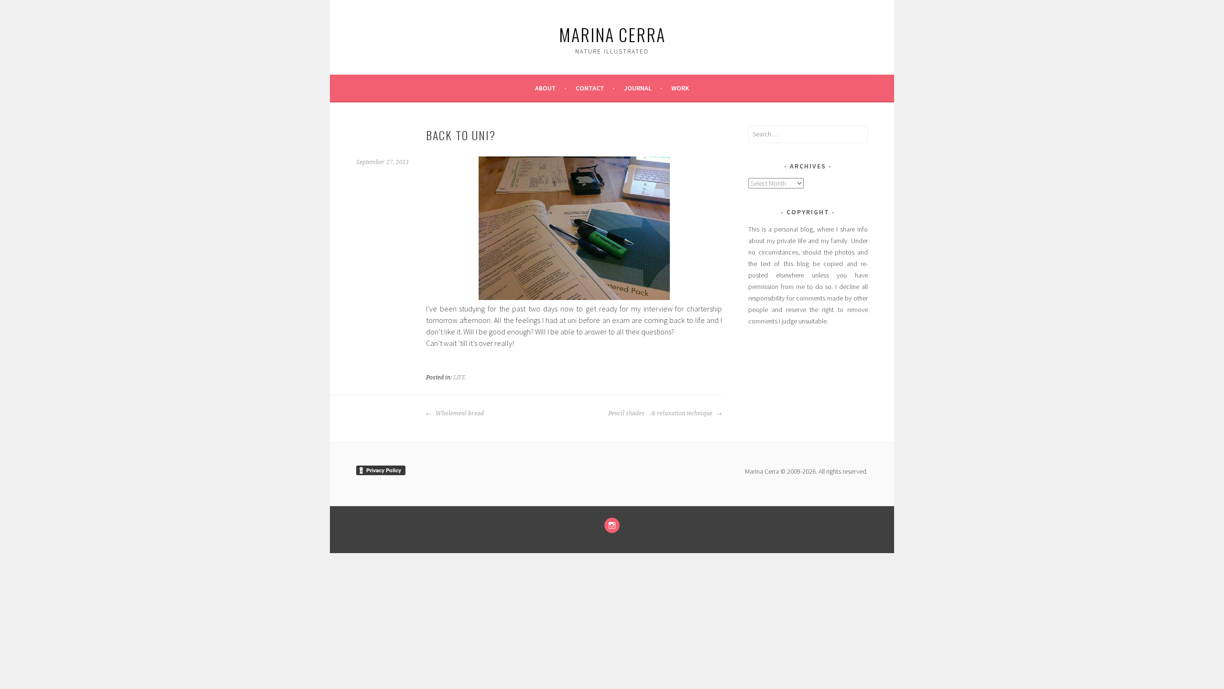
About (545, 88)
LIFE (459, 377)
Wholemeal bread (459, 413)
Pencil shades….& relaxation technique (661, 413)
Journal (638, 88)
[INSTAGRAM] (612, 525)
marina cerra (612, 34)
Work (680, 88)
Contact (590, 88)
